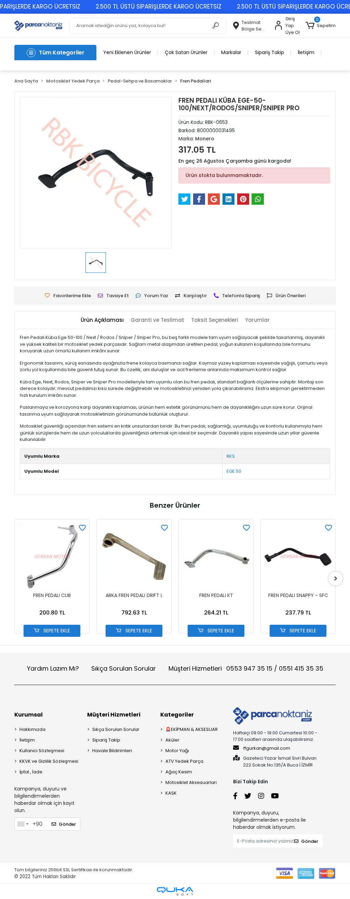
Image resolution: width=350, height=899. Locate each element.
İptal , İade (30, 772)
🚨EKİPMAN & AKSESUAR (191, 729)
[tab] (102, 320)
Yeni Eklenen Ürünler (127, 52)
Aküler (172, 740)
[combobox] (22, 824)
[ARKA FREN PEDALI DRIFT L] (134, 557)
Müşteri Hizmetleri (246, 668)
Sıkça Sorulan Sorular (123, 668)
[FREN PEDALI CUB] (52, 557)
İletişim (306, 52)
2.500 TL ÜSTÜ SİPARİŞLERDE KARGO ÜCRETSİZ (158, 6)
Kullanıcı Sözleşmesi (41, 750)
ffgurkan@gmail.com (266, 748)
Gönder (67, 824)
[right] (335, 578)
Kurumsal (28, 715)
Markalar (231, 52)
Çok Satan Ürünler (186, 52)
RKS (231, 456)
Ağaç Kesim (178, 772)
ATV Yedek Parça (184, 761)
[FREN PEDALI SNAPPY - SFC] (298, 557)
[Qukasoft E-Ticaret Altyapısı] (175, 891)
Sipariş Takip (269, 52)
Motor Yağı (177, 750)
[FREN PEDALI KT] (216, 557)
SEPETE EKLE (56, 630)
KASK (171, 793)
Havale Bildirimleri (112, 750)
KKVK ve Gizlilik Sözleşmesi (48, 761)
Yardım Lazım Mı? (53, 668)
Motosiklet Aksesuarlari (191, 782)
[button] (321, 25)
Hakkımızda (32, 729)
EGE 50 (234, 471)
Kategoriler (177, 715)
